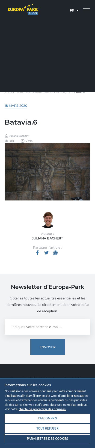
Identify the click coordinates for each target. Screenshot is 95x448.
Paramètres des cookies (47, 439)
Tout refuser (47, 429)
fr (72, 10)
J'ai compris (47, 418)
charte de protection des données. (42, 409)
